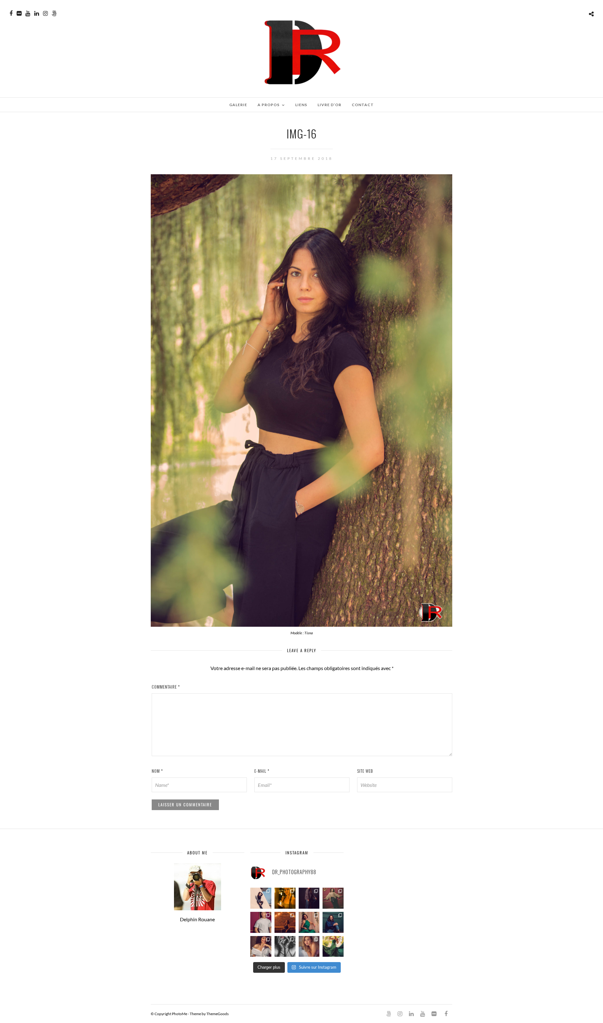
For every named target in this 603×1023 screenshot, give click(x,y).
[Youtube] (27, 13)
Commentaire (166, 687)
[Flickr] (19, 13)
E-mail (261, 771)
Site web (365, 771)
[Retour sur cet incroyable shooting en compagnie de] (285, 946)
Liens (301, 104)
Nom (157, 771)
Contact (363, 104)
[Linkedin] (36, 13)
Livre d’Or (329, 104)
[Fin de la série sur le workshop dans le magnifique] (285, 898)
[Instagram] (45, 13)
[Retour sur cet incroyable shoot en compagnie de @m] (260, 898)
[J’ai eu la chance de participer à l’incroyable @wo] (333, 946)
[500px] (54, 13)
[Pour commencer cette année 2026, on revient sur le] (260, 946)
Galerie (238, 104)
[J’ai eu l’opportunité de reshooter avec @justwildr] (309, 946)
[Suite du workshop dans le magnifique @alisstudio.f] (309, 898)
